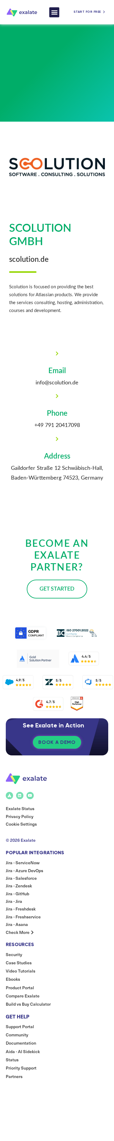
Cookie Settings (21, 824)
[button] (54, 12)
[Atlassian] (9, 795)
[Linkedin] (19, 795)
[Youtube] (30, 795)
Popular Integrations (35, 852)
